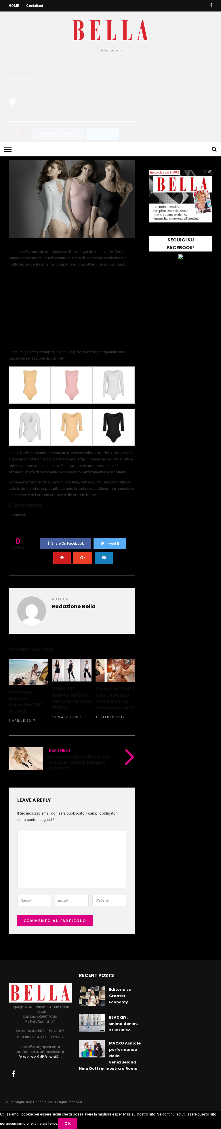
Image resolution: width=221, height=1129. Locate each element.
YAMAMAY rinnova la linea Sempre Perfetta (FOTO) (71, 698)
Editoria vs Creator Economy (120, 996)
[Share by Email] (104, 558)
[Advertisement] (110, 96)
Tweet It (112, 543)
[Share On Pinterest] (62, 558)
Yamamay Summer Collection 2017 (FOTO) (26, 701)
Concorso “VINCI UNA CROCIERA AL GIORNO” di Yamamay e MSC (115, 698)
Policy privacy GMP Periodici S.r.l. (40, 1056)
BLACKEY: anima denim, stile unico (123, 1024)
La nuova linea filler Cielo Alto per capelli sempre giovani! (79, 762)
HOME (14, 6)
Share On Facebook (67, 543)
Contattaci (34, 6)
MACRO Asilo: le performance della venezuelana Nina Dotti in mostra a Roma (110, 1055)
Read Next (60, 750)
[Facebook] (14, 1073)
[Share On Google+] (82, 558)
